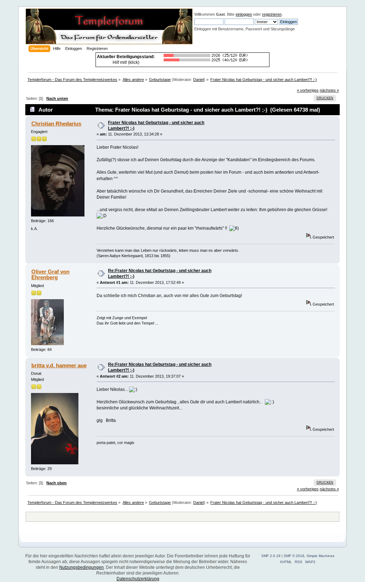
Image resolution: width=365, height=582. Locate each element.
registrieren (272, 14)
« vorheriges (308, 90)
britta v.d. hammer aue (59, 365)
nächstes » (329, 90)
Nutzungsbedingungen (81, 567)
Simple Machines (320, 556)
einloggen (244, 14)
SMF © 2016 (294, 556)
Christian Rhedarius (56, 124)
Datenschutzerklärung (138, 578)
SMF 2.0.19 (271, 556)
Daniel (198, 79)
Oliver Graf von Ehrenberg (50, 274)
